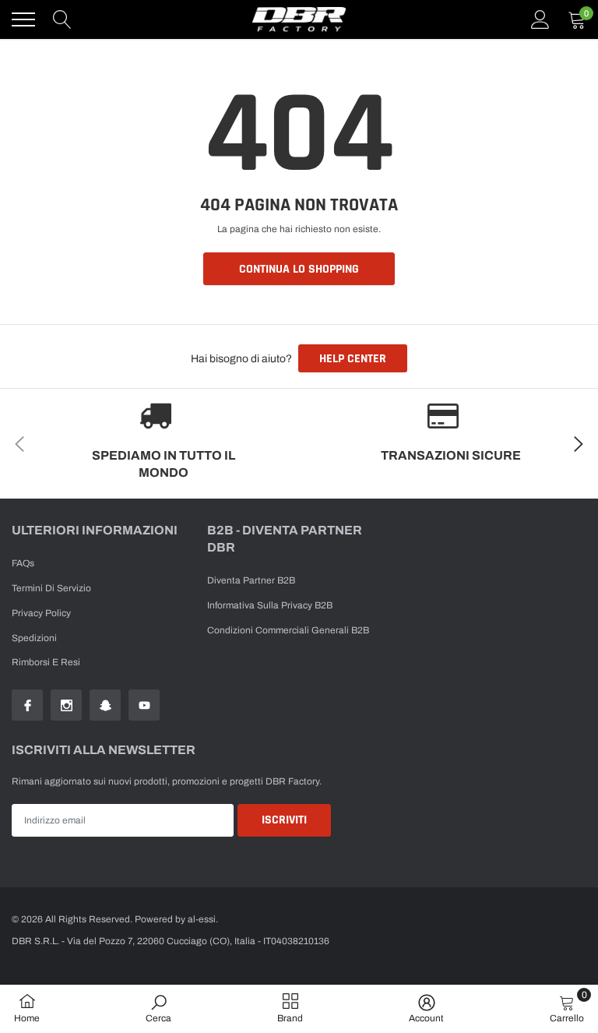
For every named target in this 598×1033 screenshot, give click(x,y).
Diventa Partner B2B (251, 580)
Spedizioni (34, 638)
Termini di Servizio (51, 588)
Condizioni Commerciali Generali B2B (288, 630)
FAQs (23, 563)
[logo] (299, 19)
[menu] (23, 19)
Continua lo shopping (299, 269)
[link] (27, 705)
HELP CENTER (352, 359)
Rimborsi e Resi (46, 662)
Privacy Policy (41, 613)
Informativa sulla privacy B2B (269, 605)
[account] (540, 19)
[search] (62, 19)
